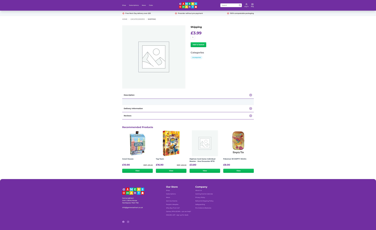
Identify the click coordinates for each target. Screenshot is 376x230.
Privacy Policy (200, 197)
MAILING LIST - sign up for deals (177, 215)
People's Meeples (172, 204)
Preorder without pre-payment (190, 13)
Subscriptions (134, 5)
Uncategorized (137, 19)
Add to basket (198, 45)
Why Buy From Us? (173, 208)
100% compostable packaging (242, 13)
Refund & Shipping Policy (204, 201)
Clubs (151, 5)
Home (124, 19)
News (144, 5)
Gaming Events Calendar (204, 194)
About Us (198, 190)
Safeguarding (200, 204)
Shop (124, 5)
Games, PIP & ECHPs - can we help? (178, 211)
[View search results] (239, 5)
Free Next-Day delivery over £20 (138, 13)
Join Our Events (171, 201)
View (137, 171)
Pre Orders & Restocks (203, 208)
